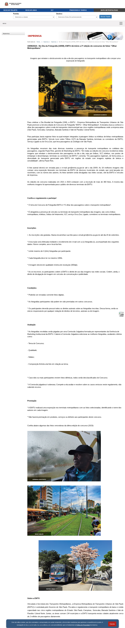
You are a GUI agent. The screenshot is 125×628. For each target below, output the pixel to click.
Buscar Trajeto (105, 16)
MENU (4, 23)
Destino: (59, 14)
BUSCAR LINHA (31, 10)
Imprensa (6, 33)
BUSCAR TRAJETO (10, 10)
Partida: (16, 14)
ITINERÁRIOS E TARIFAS (78, 10)
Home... (39, 41)
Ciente (112, 624)
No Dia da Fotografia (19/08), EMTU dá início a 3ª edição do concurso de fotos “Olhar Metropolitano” (88, 41)
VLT (52, 10)
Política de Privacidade (83, 625)
